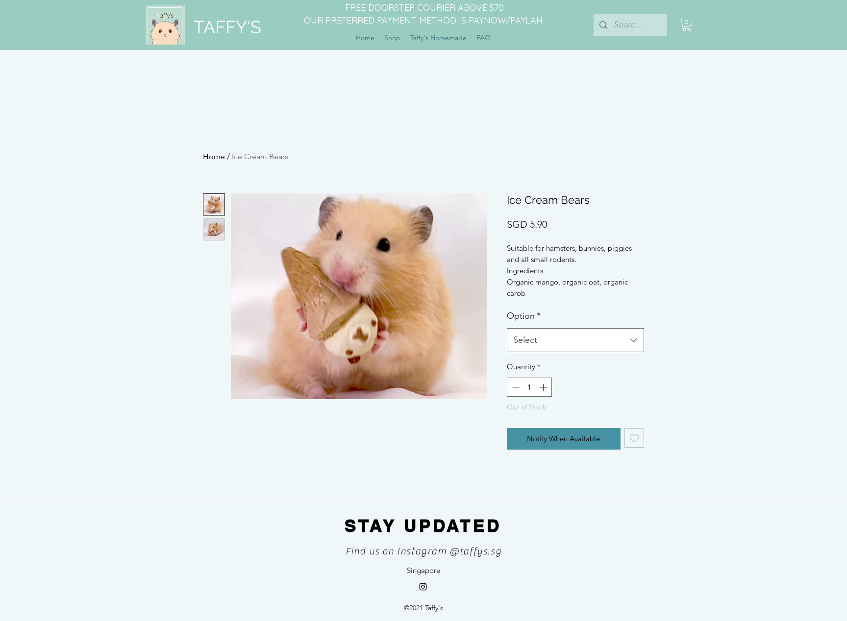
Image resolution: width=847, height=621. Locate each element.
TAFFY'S (227, 27)
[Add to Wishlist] (634, 438)
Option (524, 315)
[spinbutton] (530, 387)
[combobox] (575, 340)
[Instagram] (423, 587)
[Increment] (544, 387)
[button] (687, 25)
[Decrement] (515, 387)
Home (214, 156)
